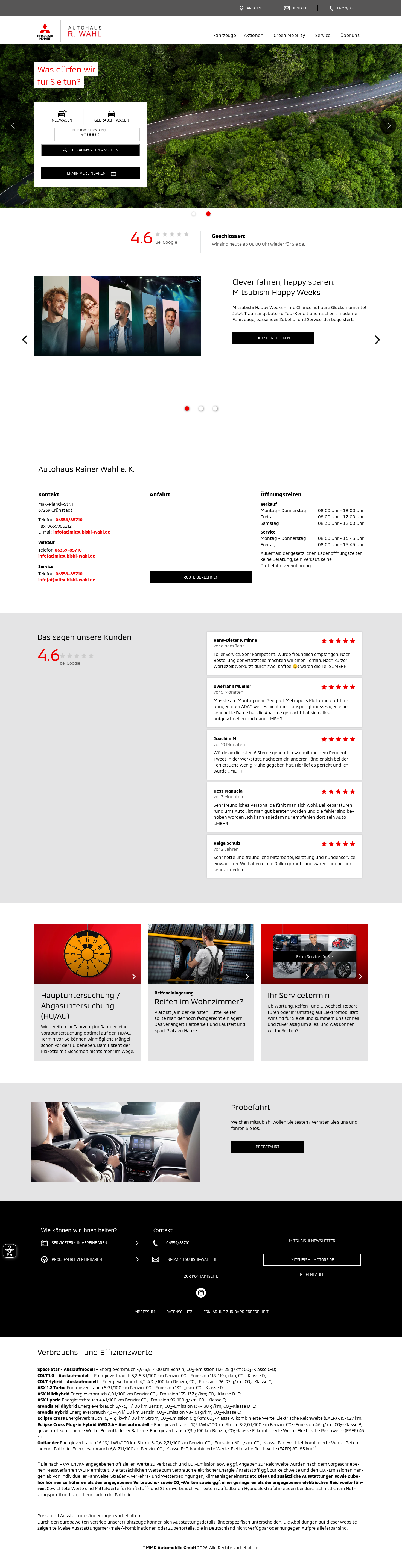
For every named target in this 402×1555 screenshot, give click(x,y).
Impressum (144, 1311)
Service (322, 35)
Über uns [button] (350, 35)
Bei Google (166, 242)
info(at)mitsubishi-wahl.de (81, 531)
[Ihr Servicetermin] (314, 954)
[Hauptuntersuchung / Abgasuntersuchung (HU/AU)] (87, 954)
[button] (90, 173)
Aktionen (253, 35)
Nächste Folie (388, 125)
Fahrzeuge (224, 35)
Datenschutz (179, 1311)
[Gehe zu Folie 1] (187, 408)
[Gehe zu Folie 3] (215, 408)
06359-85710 (68, 549)
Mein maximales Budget (90, 130)
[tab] (193, 213)
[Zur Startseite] (79, 31)
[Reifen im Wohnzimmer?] (201, 954)
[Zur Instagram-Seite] (201, 1293)
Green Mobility (289, 35)
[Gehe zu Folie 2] (201, 408)
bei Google (70, 663)
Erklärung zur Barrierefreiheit (236, 1311)
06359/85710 (69, 519)
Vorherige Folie (13, 125)
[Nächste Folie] (377, 340)
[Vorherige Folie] (24, 340)
